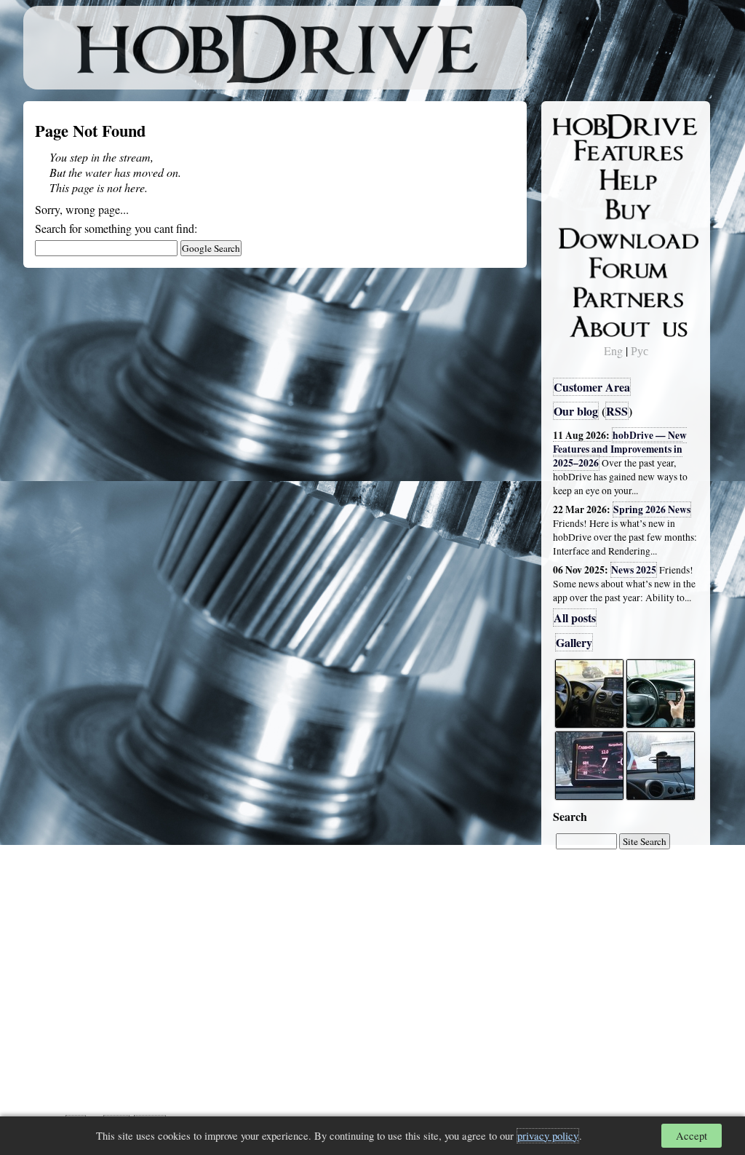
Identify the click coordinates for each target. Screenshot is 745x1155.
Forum (579, 265)
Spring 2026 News (651, 509)
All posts (575, 617)
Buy (572, 208)
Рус (639, 350)
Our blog (576, 410)
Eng (613, 350)
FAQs (576, 179)
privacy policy (547, 1136)
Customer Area (592, 386)
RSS (617, 410)
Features (584, 150)
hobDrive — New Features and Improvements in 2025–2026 (620, 449)
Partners (583, 294)
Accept (691, 1136)
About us (585, 324)
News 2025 (633, 570)
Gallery (574, 642)
